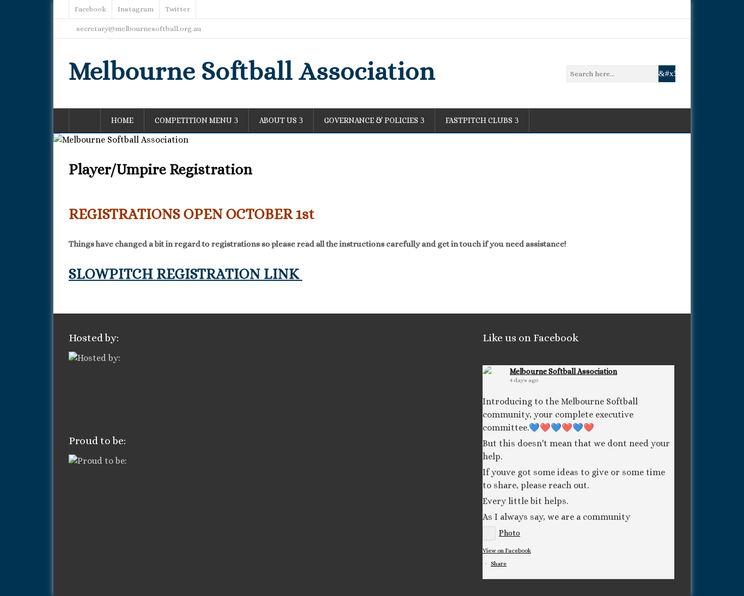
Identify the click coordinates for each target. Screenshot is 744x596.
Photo (509, 533)
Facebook (90, 9)
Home (122, 120)
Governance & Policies (371, 120)
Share (499, 563)
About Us (278, 120)
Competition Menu (193, 120)
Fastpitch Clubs (479, 120)
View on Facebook (507, 550)
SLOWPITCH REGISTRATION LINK (185, 273)
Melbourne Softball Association (252, 70)
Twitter (177, 9)
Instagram (136, 9)
